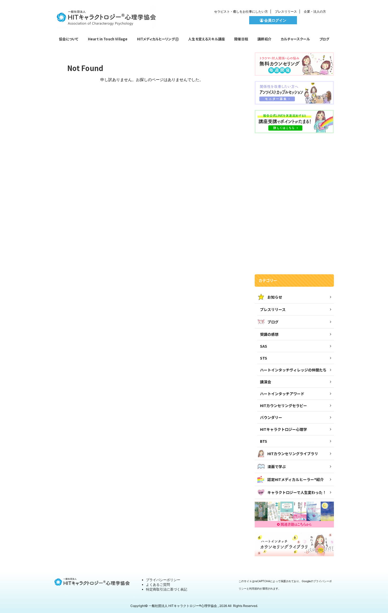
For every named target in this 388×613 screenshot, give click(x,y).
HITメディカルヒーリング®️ (158, 38)
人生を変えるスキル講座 (206, 38)
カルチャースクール (295, 38)
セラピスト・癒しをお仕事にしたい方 (241, 11)
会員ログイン (274, 20)
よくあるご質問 (158, 584)
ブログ (324, 38)
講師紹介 (264, 38)
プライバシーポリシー (163, 580)
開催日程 (241, 38)
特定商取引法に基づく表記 (166, 589)
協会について (69, 38)
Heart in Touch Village (108, 38)
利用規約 (254, 588)
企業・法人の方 (315, 11)
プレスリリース (286, 11)
